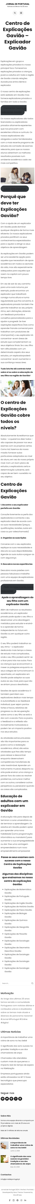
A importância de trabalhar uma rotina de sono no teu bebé (21, 1145)
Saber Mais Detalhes (15, 188)
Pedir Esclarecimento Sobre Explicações (17, 589)
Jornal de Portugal (17, 4)
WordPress (17, 1195)
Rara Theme (18, 1192)
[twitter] (7, 1099)
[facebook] (3, 1099)
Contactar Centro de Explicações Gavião (14, 110)
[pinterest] (11, 1099)
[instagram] (16, 1099)
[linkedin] (20, 1099)
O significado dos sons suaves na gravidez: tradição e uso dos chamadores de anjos (17, 1049)
